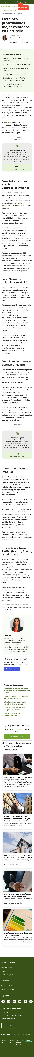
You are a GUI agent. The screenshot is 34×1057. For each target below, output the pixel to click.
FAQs (3, 971)
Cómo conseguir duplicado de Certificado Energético (14, 714)
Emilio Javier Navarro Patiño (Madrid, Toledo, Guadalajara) (14, 79)
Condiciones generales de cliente (19, 1043)
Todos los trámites (7, 986)
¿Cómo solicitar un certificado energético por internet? (14, 709)
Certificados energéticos (9, 10)
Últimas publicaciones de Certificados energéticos (12, 85)
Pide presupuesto (23, 7)
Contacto (11, 1025)
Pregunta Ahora (17, 736)
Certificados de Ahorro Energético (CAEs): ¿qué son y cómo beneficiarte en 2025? (17, 691)
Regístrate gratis (24, 2)
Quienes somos (6, 967)
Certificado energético (17, 150)
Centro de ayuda (7, 975)
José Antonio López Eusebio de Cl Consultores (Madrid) (16, 60)
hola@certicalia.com (8, 1018)
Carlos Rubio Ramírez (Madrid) (14, 74)
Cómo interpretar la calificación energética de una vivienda (15, 703)
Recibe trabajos (12, 669)
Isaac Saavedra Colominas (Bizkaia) (16, 65)
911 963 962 (5, 1012)
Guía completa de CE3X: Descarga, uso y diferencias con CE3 (16, 697)
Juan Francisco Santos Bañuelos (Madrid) (15, 69)
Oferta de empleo (7, 989)
